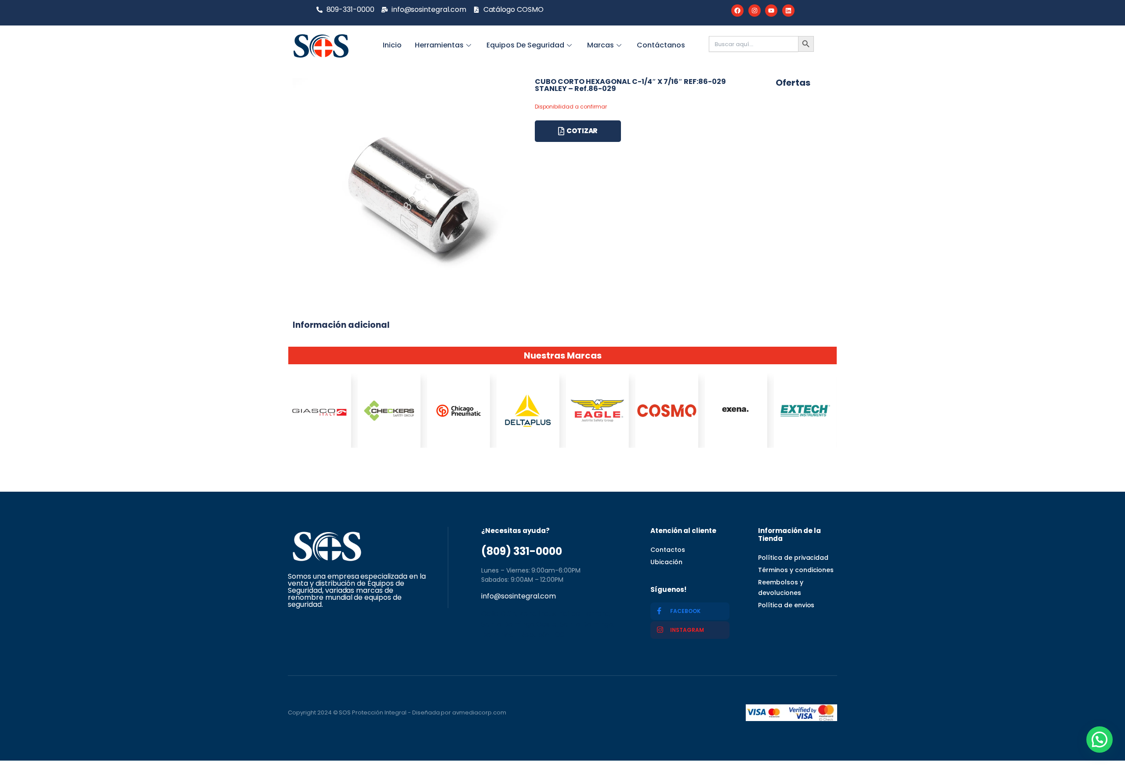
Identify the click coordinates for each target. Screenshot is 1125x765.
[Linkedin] (788, 10)
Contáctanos (661, 45)
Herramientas (439, 45)
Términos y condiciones (796, 570)
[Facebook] (737, 10)
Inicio (392, 45)
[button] (1099, 739)
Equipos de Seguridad (525, 45)
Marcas (600, 45)
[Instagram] (754, 10)
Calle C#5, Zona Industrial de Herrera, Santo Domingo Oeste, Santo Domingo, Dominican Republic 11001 (547, 624)
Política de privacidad (793, 557)
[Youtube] (771, 10)
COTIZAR (582, 130)
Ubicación (666, 562)
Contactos (667, 549)
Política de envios (786, 605)
